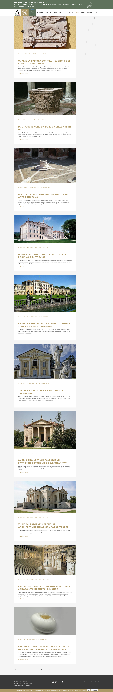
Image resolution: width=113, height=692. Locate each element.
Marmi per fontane (84, 32)
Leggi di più (94, 690)
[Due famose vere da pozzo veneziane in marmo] (45, 98)
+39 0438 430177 (19, 683)
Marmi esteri (94, 26)
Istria (95, 23)
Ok (88, 690)
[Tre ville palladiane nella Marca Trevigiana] (45, 361)
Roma (94, 41)
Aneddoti (32, 54)
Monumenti (92, 38)
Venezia (82, 53)
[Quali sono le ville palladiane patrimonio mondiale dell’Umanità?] (45, 430)
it (97, 12)
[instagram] (53, 681)
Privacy (22, 685)
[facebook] (50, 681)
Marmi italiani (83, 29)
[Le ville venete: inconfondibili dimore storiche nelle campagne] (45, 293)
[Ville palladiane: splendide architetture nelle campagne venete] (45, 497)
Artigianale (90, 17)
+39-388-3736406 (28, 683)
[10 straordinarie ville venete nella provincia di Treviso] (45, 229)
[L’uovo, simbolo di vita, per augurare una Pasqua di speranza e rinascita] (45, 621)
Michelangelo (83, 38)
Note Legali (27, 685)
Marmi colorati (84, 26)
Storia (89, 47)
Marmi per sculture (85, 35)
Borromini (89, 20)
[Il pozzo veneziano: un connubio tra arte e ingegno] (45, 165)
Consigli (89, 23)
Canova (82, 23)
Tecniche (82, 50)
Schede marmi (83, 44)
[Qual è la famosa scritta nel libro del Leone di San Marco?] (45, 30)
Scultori (92, 44)
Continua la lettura (23, 73)
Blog (36, 54)
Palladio (82, 41)
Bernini (82, 20)
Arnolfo (82, 17)
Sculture (82, 47)
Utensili (90, 50)
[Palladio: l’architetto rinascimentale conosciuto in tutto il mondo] (45, 560)
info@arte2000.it (17, 685)
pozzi (89, 41)
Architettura (33, 187)
